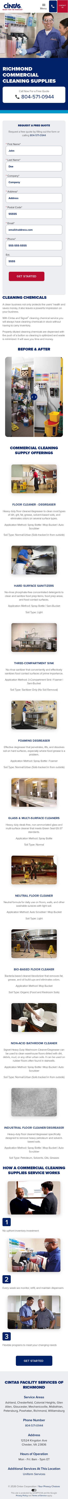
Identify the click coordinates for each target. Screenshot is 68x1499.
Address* (12, 191)
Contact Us (62, 6)
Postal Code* (14, 207)
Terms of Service (39, 1495)
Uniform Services (34, 1474)
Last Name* (13, 160)
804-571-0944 (37, 96)
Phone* (11, 239)
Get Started (26, 276)
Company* (13, 176)
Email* (11, 223)
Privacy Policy (22, 1495)
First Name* (14, 144)
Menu (44, 8)
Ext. (8, 254)
